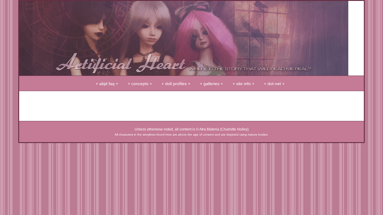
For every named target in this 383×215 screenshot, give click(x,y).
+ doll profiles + (176, 83)
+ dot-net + (274, 83)
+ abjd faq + (107, 83)
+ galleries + (211, 83)
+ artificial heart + (183, 38)
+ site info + (243, 83)
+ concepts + (140, 83)
